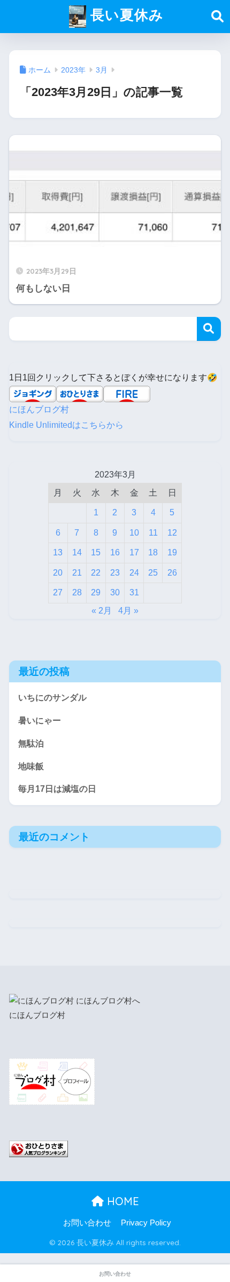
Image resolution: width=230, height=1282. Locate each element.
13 (58, 552)
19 (172, 552)
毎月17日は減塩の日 (57, 788)
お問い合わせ (87, 1223)
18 (153, 552)
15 (96, 552)
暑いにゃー (39, 720)
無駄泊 (31, 743)
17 (134, 552)
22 (96, 572)
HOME (121, 1201)
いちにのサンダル (52, 697)
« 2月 (101, 610)
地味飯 (31, 766)
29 (96, 592)
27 (58, 592)
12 (172, 532)
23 (115, 572)
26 (172, 572)
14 (77, 552)
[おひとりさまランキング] (38, 1148)
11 (153, 532)
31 (134, 592)
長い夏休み (125, 14)
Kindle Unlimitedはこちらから (66, 424)
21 (77, 572)
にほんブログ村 (39, 409)
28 (77, 592)
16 (115, 552)
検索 (209, 329)
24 (134, 572)
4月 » (128, 610)
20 (58, 572)
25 (153, 572)
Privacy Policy (146, 1223)
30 (115, 592)
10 (134, 532)
